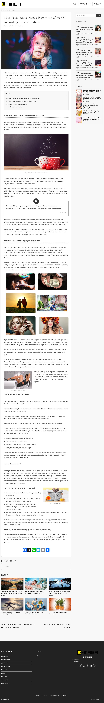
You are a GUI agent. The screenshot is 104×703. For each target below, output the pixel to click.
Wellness (5, 680)
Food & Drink (11, 10)
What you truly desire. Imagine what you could (24, 98)
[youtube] (94, 665)
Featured (5, 663)
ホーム (4, 10)
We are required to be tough (52, 78)
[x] (84, 665)
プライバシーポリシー (54, 695)
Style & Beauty (7, 669)
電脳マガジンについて (41, 695)
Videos (5, 676)
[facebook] (91, 665)
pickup (38, 655)
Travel (4, 673)
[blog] (80, 665)
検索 (99, 15)
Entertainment (6, 659)
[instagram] (87, 665)
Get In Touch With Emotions (17, 104)
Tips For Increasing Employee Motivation (22, 101)
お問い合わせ (64, 695)
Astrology (5, 656)
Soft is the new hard (15, 107)
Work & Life (6, 683)
